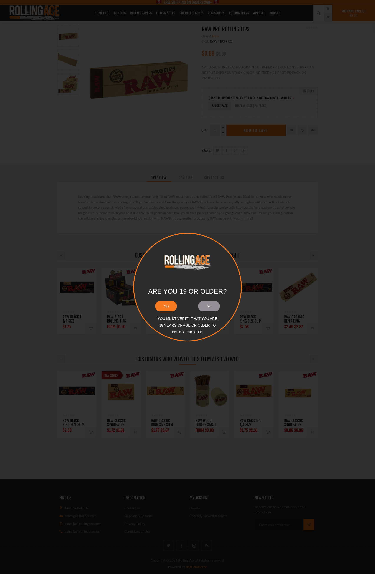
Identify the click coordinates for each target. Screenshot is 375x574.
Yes (166, 306)
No (209, 306)
